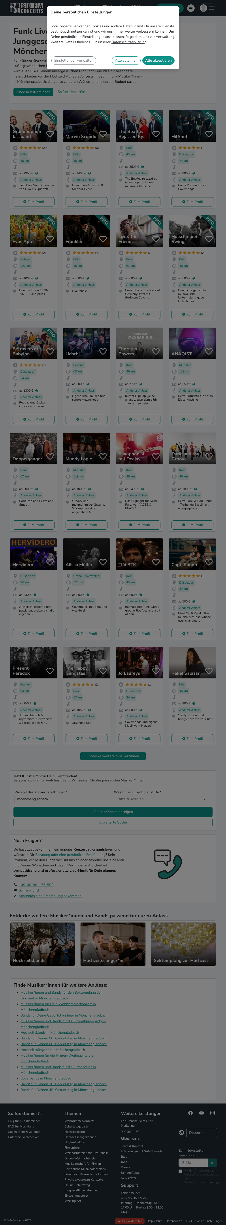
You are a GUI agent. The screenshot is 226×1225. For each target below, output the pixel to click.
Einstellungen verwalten (73, 60)
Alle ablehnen (126, 60)
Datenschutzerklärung (129, 42)
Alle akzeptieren (158, 60)
